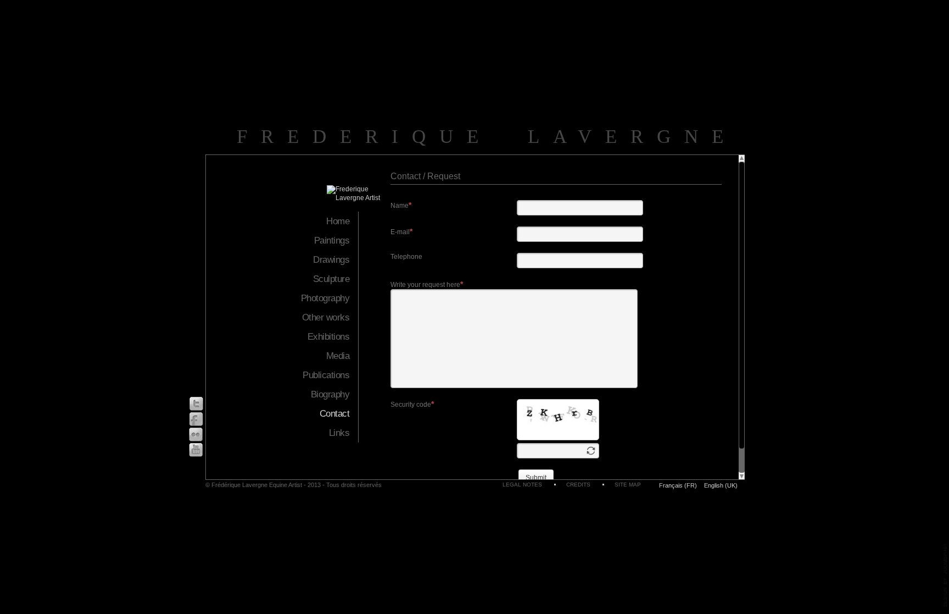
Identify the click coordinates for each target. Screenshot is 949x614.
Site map (628, 485)
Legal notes (522, 485)
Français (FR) (679, 485)
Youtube (196, 450)
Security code (410, 404)
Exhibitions (328, 336)
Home (337, 221)
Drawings (331, 260)
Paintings (331, 240)
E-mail (400, 232)
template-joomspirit (946, 575)
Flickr (196, 434)
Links (339, 433)
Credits (578, 485)
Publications (326, 375)
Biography (330, 394)
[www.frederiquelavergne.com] (358, 198)
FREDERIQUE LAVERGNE (487, 136)
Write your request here (425, 285)
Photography (325, 298)
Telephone (406, 257)
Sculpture (331, 279)
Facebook (196, 419)
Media (337, 356)
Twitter (196, 404)
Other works (325, 317)
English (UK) (721, 485)
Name (399, 205)
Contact (334, 413)
